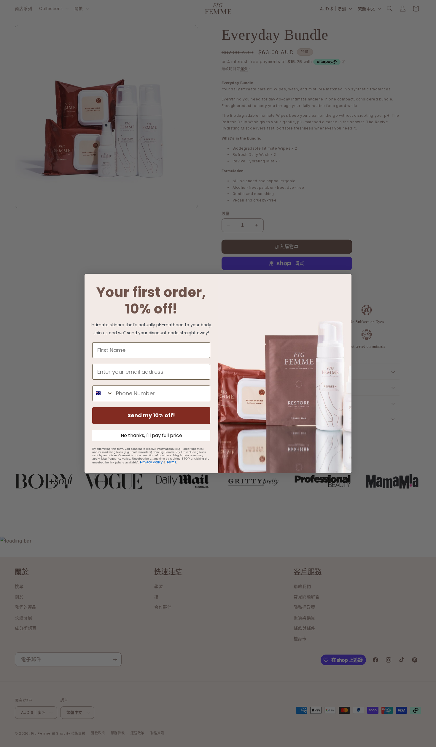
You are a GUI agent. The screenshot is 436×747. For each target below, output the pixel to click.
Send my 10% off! (151, 415)
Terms (171, 462)
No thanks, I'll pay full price (151, 435)
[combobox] (103, 393)
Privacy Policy (151, 462)
